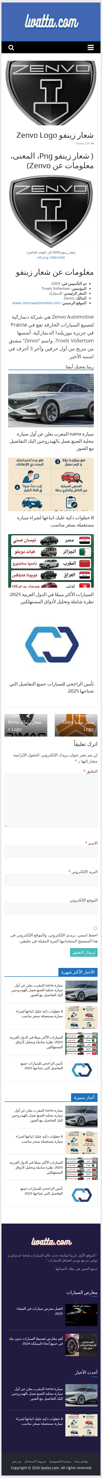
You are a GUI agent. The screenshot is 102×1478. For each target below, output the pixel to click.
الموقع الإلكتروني (84, 900)
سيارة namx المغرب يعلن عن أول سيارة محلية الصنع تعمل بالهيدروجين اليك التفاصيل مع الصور (52, 441)
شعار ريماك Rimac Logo (25, 722)
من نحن (16, 1461)
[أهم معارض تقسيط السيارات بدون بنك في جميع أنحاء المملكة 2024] (81, 1336)
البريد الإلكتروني (83, 871)
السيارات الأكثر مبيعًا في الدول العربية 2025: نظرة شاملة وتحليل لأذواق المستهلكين (36, 1042)
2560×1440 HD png (51, 257)
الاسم (91, 843)
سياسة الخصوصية (60, 1461)
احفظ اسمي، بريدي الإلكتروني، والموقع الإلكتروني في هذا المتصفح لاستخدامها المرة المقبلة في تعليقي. (54, 938)
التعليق (90, 771)
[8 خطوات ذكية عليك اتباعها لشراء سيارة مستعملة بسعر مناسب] (81, 1009)
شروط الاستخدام (35, 1461)
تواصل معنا (81, 1461)
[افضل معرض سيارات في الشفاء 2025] (81, 1306)
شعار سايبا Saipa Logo (78, 722)
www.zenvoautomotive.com (36, 302)
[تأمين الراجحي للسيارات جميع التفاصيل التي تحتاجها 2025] (81, 1061)
